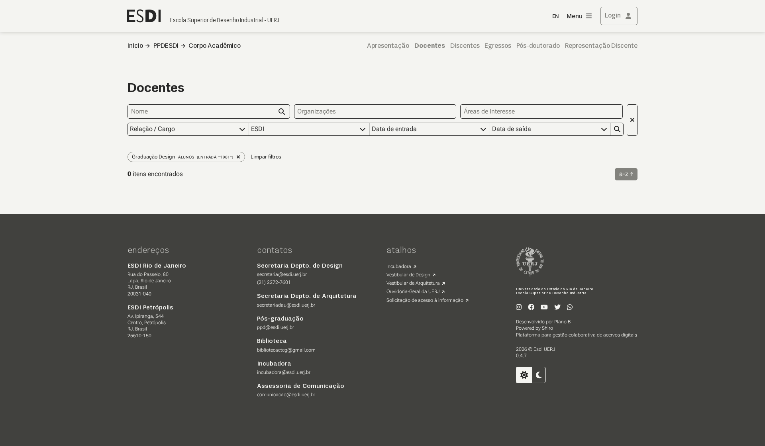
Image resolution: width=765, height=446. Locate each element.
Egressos (497, 46)
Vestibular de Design (408, 275)
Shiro (547, 328)
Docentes (429, 46)
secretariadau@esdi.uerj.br (286, 305)
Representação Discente (601, 46)
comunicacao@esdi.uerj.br (286, 394)
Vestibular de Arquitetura (413, 283)
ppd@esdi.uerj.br (275, 327)
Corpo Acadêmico (214, 46)
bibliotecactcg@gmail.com (286, 350)
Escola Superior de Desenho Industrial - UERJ (224, 21)
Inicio (135, 46)
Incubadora (398, 266)
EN (555, 16)
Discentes (465, 46)
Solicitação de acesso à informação (424, 300)
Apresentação (388, 46)
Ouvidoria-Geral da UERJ (412, 291)
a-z (623, 174)
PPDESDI (165, 46)
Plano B (562, 322)
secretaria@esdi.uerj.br (282, 274)
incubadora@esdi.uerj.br (283, 372)
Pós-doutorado (538, 46)
